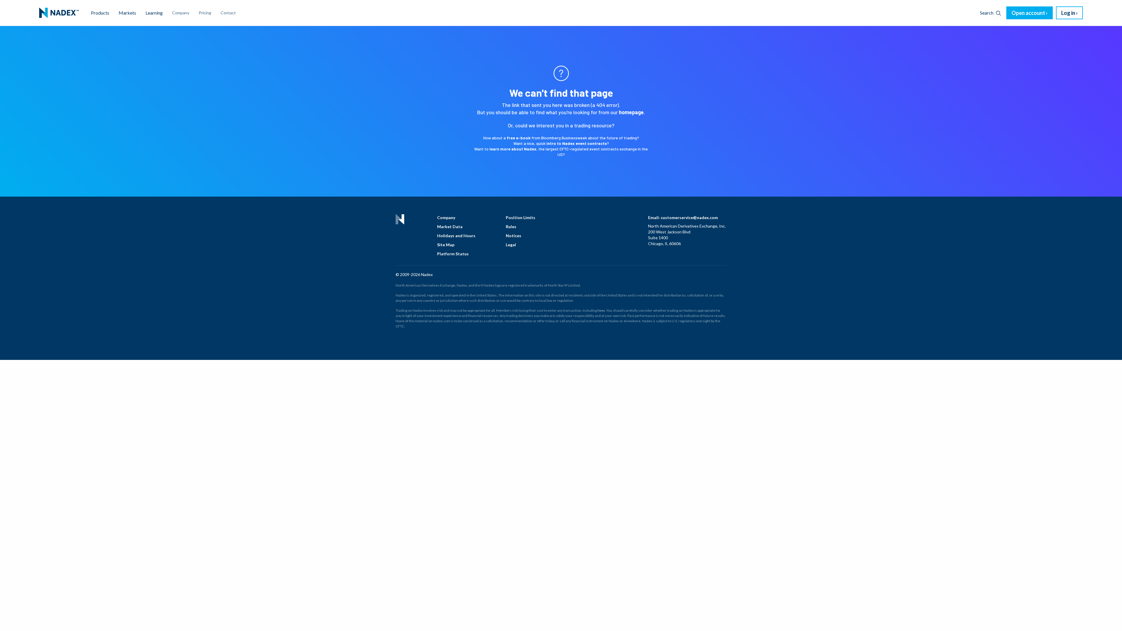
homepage (631, 112)
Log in (1068, 13)
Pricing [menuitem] (205, 12)
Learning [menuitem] (154, 12)
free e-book (519, 137)
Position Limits (520, 217)
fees (601, 310)
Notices (513, 235)
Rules (511, 226)
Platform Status (453, 253)
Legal (511, 244)
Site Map (445, 244)
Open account (1028, 13)
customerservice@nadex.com (689, 217)
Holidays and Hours (456, 235)
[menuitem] (59, 13)
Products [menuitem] (100, 12)
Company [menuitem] (180, 12)
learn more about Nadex (512, 148)
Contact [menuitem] (228, 12)
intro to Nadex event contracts (576, 143)
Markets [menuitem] (127, 12)
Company (446, 217)
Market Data (450, 226)
